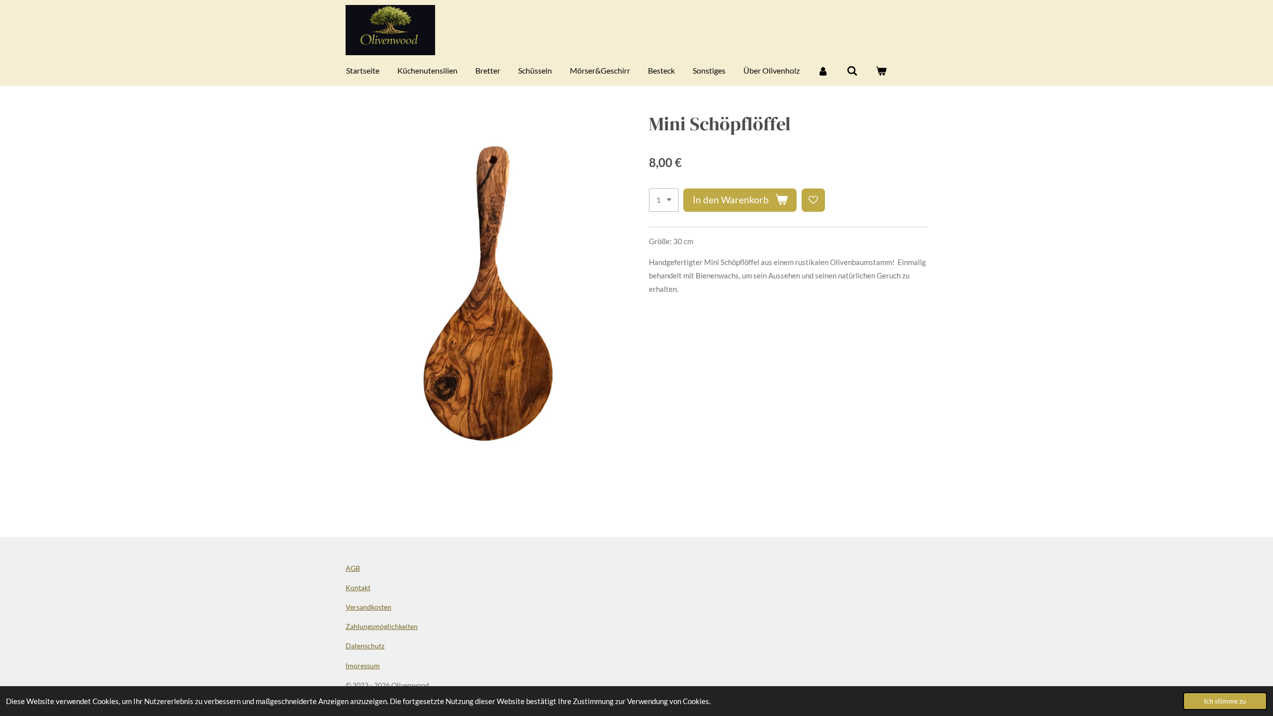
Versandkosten (368, 607)
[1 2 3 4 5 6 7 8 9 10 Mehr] (664, 200)
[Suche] (852, 70)
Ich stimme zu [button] (1225, 701)
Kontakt (358, 587)
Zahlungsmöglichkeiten (382, 626)
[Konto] (823, 70)
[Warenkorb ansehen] (881, 70)
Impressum (363, 665)
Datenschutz (365, 645)
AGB (353, 568)
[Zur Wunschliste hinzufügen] (813, 200)
